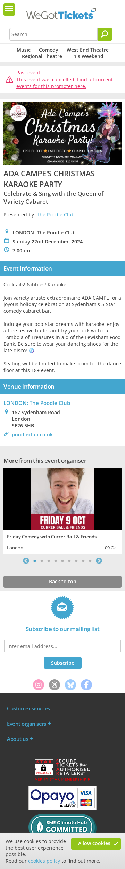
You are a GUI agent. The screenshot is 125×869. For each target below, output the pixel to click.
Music (24, 49)
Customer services (28, 708)
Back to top (62, 581)
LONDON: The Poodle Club (36, 402)
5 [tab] (62, 560)
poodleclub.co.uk (32, 434)
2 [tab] (41, 560)
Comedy (48, 49)
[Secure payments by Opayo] (62, 808)
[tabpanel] (62, 510)
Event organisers (26, 723)
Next (98, 560)
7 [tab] (76, 560)
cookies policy (44, 861)
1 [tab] (34, 560)
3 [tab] (48, 560)
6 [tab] (69, 560)
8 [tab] (83, 560)
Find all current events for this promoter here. (64, 83)
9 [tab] (90, 560)
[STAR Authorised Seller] (62, 780)
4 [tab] (55, 560)
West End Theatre (88, 49)
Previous (26, 560)
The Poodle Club (56, 214)
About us (17, 738)
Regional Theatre (42, 56)
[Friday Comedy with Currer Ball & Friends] (62, 498)
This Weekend (86, 56)
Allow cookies (94, 843)
